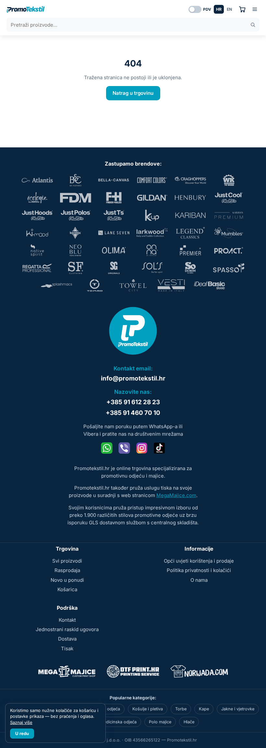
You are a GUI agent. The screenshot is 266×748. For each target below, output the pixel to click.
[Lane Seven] (113, 233)
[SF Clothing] (75, 268)
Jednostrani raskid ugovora (67, 629)
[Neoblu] (75, 250)
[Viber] (124, 448)
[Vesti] (171, 285)
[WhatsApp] (107, 448)
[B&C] (75, 180)
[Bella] (113, 180)
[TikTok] (159, 448)
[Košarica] (242, 9)
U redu (22, 733)
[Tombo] (94, 285)
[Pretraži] (253, 24)
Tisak (67, 648)
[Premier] (190, 250)
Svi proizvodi (67, 561)
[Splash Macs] (56, 285)
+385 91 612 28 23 (133, 402)
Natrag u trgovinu (133, 93)
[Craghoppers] (190, 180)
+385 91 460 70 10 (133, 413)
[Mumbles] (228, 233)
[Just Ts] (113, 215)
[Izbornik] (255, 9)
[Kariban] (190, 215)
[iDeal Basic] (209, 285)
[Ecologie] (37, 198)
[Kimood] (37, 233)
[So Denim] (190, 268)
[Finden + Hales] (113, 198)
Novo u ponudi (67, 580)
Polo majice (160, 721)
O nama (199, 580)
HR (219, 9)
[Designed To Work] (228, 180)
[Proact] (228, 250)
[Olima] (113, 250)
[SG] (113, 268)
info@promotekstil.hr (133, 378)
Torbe (181, 708)
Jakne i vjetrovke (237, 708)
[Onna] (152, 250)
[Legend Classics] (190, 233)
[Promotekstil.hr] (25, 9)
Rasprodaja (67, 570)
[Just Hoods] (37, 215)
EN (229, 9)
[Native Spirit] (37, 250)
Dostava (67, 639)
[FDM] (75, 198)
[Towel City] (133, 285)
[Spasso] (228, 268)
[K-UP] (152, 215)
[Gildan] (152, 198)
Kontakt (67, 620)
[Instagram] (142, 448)
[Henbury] (190, 198)
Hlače (189, 721)
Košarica (67, 589)
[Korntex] (75, 233)
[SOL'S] (152, 268)
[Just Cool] (228, 198)
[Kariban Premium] (228, 215)
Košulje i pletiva (147, 708)
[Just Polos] (75, 215)
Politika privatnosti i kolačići (199, 570)
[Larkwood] (152, 233)
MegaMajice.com (176, 495)
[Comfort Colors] (152, 180)
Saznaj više (21, 722)
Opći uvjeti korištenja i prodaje (199, 561)
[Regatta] (37, 268)
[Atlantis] (37, 180)
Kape (204, 708)
